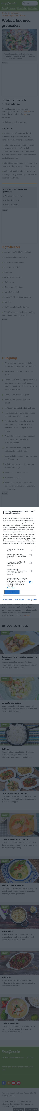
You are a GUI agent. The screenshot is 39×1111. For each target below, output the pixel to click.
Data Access (19, 600)
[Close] (35, 511)
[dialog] (19, 555)
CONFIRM (12, 592)
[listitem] (19, 550)
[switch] (30, 555)
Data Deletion (7, 600)
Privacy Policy (32, 600)
